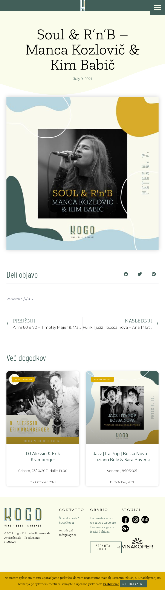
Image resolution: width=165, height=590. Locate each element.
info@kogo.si (67, 535)
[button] (126, 274)
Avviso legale (12, 538)
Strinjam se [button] (133, 584)
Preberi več (111, 584)
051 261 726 (66, 530)
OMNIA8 (10, 542)
